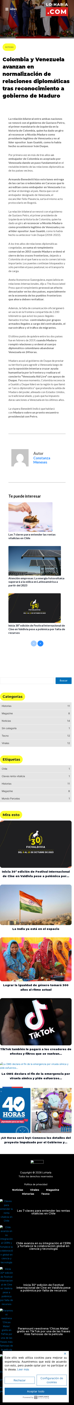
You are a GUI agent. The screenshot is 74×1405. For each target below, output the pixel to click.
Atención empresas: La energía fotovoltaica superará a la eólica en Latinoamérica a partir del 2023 (36, 582)
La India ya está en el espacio (35, 929)
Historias (28, 1193)
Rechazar (20, 1380)
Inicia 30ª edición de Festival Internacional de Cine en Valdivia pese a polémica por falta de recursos (36, 629)
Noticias (9, 47)
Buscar (63, 680)
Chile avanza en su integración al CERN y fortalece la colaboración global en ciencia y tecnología (43, 1246)
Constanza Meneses (17, 105)
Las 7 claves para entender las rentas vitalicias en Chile (43, 1212)
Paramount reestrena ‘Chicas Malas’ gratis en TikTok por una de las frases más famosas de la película (43, 1331)
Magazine (52, 1189)
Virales (34, 1189)
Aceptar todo (35, 1391)
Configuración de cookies (51, 1380)
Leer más (23, 1369)
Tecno (45, 1193)
